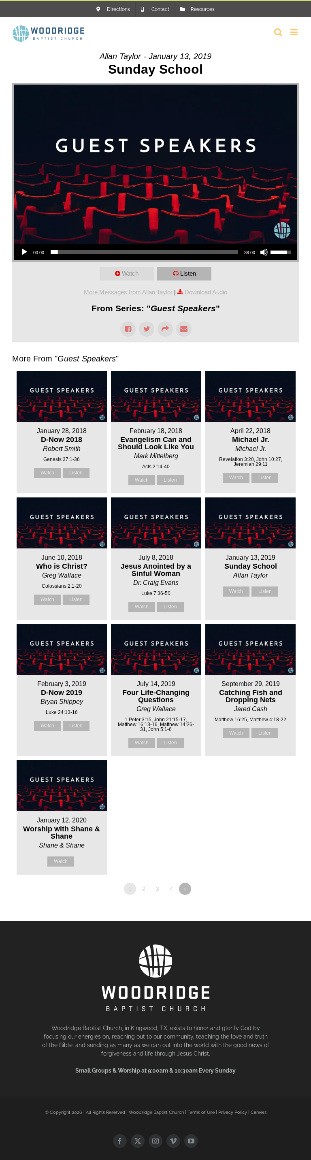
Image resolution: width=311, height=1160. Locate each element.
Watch (130, 273)
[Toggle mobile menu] (294, 32)
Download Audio (206, 292)
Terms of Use (201, 1112)
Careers (258, 1112)
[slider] (144, 252)
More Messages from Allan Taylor (128, 292)
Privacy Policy (232, 1112)
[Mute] (264, 252)
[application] (155, 252)
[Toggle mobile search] (278, 32)
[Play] (24, 252)
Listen (188, 273)
